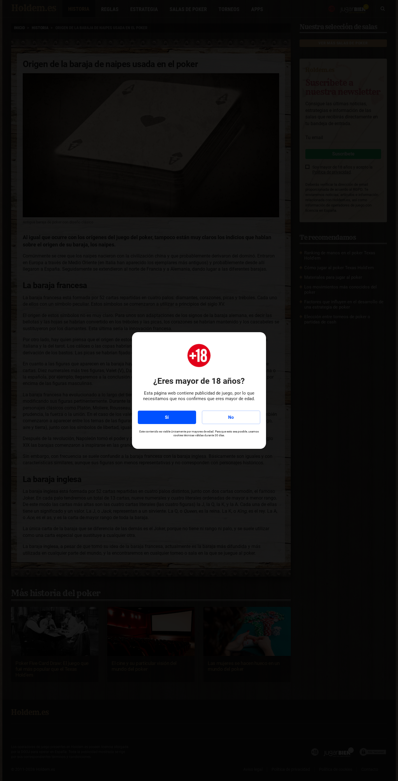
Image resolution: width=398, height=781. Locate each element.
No (231, 417)
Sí (167, 417)
